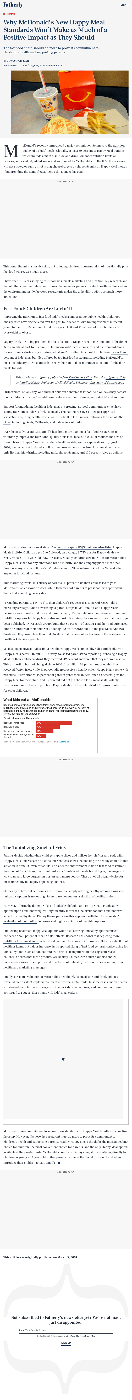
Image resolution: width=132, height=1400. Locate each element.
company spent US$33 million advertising (84, 547)
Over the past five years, (19, 432)
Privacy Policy (90, 1336)
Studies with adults (82, 957)
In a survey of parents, (48, 583)
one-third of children (52, 392)
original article (115, 377)
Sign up (66, 1342)
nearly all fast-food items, (29, 347)
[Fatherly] (13, 5)
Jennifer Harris (29, 383)
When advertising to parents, (48, 608)
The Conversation (80, 377)
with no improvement (95, 322)
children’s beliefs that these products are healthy (35, 957)
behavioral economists (33, 891)
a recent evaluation (27, 977)
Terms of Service (76, 1336)
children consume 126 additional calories (39, 397)
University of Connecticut (106, 383)
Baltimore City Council (81, 412)
